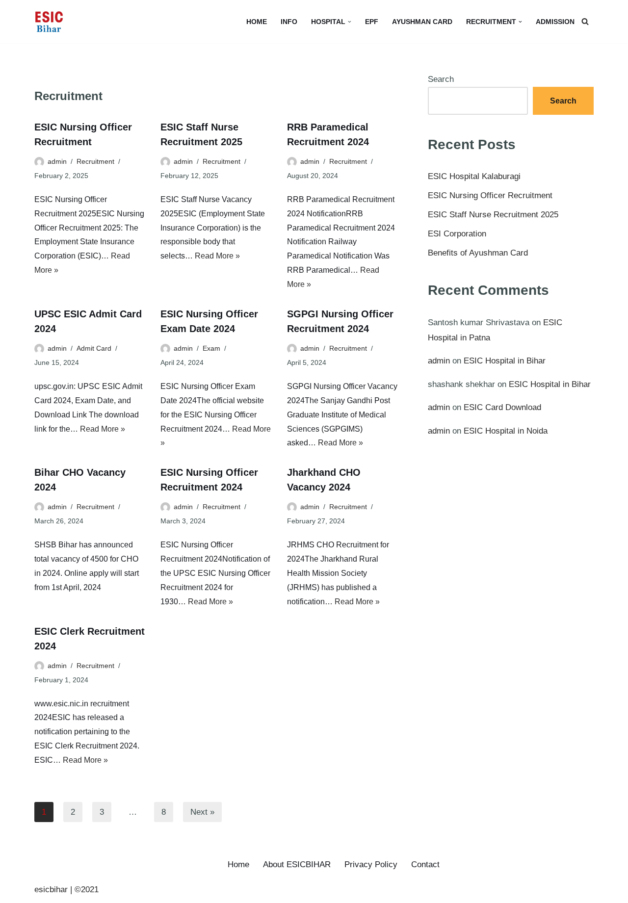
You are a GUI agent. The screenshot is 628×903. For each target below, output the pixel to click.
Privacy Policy (370, 864)
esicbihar (51, 889)
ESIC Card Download (502, 407)
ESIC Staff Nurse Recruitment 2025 (493, 214)
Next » (202, 812)
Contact (425, 864)
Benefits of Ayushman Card (478, 253)
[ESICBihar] (49, 21)
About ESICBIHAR (297, 864)
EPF (371, 22)
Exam (211, 348)
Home (256, 22)
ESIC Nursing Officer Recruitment (490, 195)
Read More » (217, 256)
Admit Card (94, 348)
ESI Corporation (457, 233)
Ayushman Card (422, 22)
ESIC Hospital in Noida (506, 431)
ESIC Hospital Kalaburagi (474, 176)
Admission (555, 22)
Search (441, 79)
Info (289, 22)
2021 (90, 889)
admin (57, 161)
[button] (349, 22)
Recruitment (95, 161)
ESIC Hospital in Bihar (505, 360)
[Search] (585, 21)
